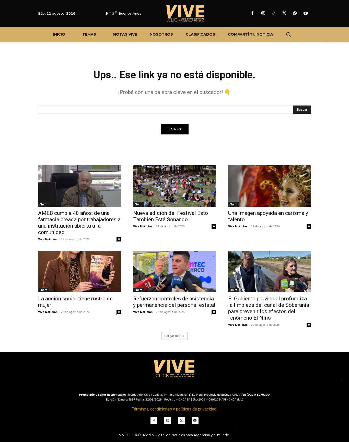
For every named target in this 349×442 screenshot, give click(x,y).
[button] (288, 34)
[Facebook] (252, 13)
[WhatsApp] (295, 13)
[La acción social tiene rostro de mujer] (79, 271)
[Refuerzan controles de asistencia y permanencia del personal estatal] (174, 271)
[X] (284, 13)
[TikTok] (274, 13)
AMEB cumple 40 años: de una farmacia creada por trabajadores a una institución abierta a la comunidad (79, 222)
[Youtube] (305, 13)
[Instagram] (263, 13)
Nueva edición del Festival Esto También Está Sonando (170, 216)
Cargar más (172, 336)
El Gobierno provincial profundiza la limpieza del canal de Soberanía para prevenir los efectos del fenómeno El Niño (268, 308)
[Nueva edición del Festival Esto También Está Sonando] (174, 186)
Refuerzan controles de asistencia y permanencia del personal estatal (174, 302)
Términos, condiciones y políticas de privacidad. (174, 409)
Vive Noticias (47, 239)
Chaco (44, 204)
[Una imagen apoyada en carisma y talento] (269, 186)
